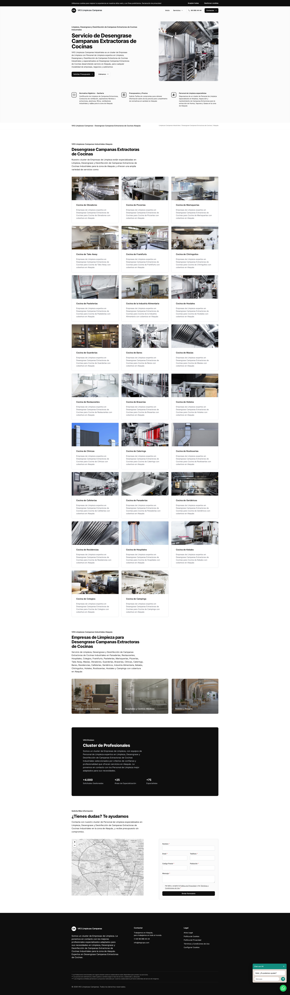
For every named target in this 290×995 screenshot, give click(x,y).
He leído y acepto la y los (187, 887)
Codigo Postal (168, 864)
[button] (107, 867)
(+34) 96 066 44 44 (142, 939)
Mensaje (166, 873)
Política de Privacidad (188, 886)
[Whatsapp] (283, 988)
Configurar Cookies (191, 947)
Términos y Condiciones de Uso (196, 944)
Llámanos (102, 74)
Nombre (166, 844)
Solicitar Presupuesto (81, 74)
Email (165, 854)
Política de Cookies (191, 936)
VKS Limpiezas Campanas (89, 10)
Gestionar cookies (211, 3)
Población (194, 864)
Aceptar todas (193, 3)
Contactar (210, 10)
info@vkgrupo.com (141, 943)
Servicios (176, 10)
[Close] (284, 966)
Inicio (167, 10)
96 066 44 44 (196, 10)
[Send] (283, 979)
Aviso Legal (188, 933)
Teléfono (194, 854)
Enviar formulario (188, 893)
